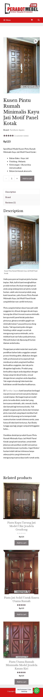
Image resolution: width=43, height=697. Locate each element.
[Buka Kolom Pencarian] (38, 20)
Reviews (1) (10, 202)
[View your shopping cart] (31, 20)
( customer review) (21, 136)
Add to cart (27, 178)
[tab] (21, 192)
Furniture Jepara (17, 130)
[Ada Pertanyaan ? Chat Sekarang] (37, 690)
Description (10, 192)
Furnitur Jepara (12, 390)
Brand (8, 197)
